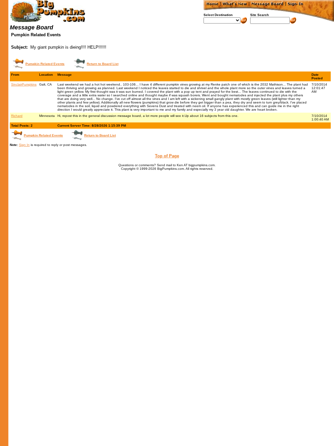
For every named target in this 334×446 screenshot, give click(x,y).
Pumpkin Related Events (45, 64)
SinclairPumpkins (24, 84)
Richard (17, 116)
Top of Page (167, 155)
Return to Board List (102, 64)
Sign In (24, 145)
